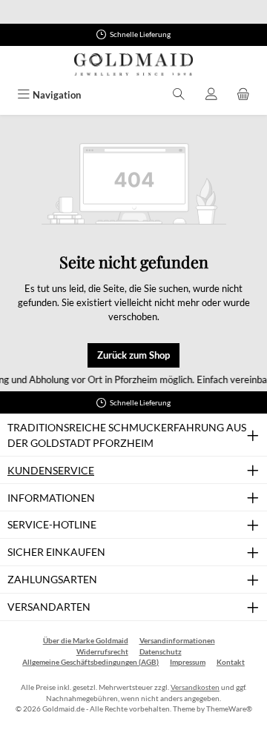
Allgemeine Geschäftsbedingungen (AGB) (90, 662)
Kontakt (231, 662)
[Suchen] (178, 95)
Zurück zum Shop (133, 355)
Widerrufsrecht (102, 652)
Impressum (187, 662)
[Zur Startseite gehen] (133, 64)
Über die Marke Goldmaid (85, 641)
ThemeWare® (229, 709)
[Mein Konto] (211, 95)
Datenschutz (160, 652)
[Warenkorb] (243, 95)
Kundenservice (50, 470)
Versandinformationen (177, 641)
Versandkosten (195, 687)
